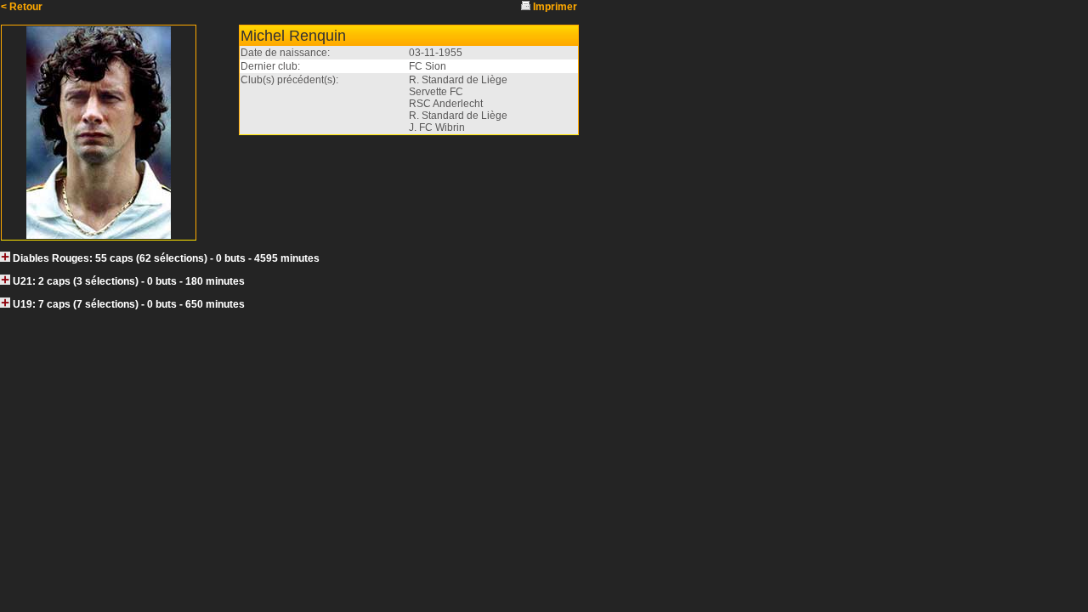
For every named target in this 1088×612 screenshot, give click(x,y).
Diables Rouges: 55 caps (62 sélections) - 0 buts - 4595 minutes (166, 258)
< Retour (21, 7)
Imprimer (555, 7)
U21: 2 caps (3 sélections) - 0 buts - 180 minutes (129, 281)
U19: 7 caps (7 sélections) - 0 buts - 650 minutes (129, 304)
